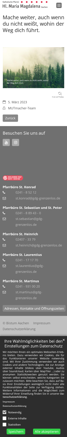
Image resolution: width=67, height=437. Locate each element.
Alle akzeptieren (47, 431)
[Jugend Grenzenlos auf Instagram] (15, 142)
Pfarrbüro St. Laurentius (22, 255)
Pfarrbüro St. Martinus (21, 281)
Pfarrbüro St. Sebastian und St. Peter (32, 208)
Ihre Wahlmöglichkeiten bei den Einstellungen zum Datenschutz (33, 343)
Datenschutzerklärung (14, 405)
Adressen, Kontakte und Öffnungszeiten (34, 308)
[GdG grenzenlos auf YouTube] (6, 142)
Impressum (9, 401)
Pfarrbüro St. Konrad (19, 187)
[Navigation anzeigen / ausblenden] (59, 5)
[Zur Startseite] (25, 5)
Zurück (10, 118)
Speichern (15, 431)
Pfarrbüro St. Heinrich (20, 234)
